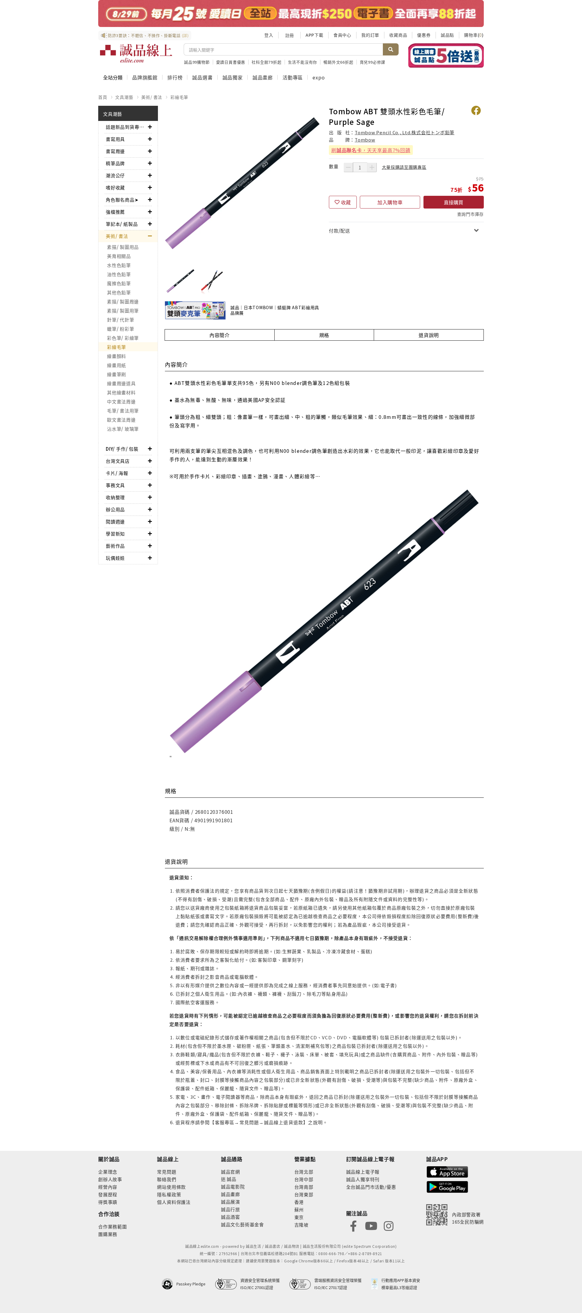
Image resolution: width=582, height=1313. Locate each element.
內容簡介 (219, 335)
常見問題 (166, 1171)
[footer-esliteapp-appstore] (447, 1171)
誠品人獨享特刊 (363, 1179)
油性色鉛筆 (119, 274)
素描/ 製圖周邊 (123, 301)
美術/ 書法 (151, 97)
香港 (299, 1202)
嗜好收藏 (115, 187)
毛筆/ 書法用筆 (123, 410)
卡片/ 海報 (117, 473)
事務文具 (115, 485)
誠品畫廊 (263, 77)
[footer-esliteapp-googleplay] (447, 1186)
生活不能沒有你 (302, 62)
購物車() (474, 35)
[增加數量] (372, 167)
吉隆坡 (301, 1224)
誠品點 (447, 35)
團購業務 (107, 1234)
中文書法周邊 (121, 401)
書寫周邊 (115, 151)
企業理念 (107, 1171)
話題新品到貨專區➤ (127, 127)
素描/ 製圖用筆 (123, 310)
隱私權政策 (169, 1194)
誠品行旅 (230, 1209)
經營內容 (107, 1187)
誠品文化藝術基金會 (242, 1224)
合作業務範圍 (112, 1226)
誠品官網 (230, 1171)
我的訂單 (370, 35)
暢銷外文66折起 (338, 62)
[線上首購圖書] (446, 55)
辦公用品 (115, 509)
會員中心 (342, 35)
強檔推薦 (115, 212)
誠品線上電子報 (363, 1171)
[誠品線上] (136, 53)
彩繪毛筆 (179, 97)
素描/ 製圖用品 (123, 247)
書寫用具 (115, 139)
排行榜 (174, 77)
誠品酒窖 (230, 1217)
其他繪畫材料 (121, 392)
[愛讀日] (291, 13)
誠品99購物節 (197, 62)
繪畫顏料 (116, 356)
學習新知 (115, 533)
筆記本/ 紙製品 (122, 224)
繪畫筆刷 (116, 374)
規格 (324, 335)
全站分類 (112, 77)
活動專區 (293, 77)
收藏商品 (398, 35)
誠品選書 (202, 77)
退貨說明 (429, 335)
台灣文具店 (118, 461)
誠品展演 (230, 1201)
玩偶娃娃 (115, 558)
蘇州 (299, 1209)
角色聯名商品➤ (122, 199)
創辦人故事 (110, 1179)
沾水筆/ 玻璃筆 (123, 429)
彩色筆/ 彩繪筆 (123, 338)
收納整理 (115, 497)
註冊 (289, 35)
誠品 (231, 1179)
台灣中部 (303, 1179)
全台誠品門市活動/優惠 (371, 1187)
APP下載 (314, 35)
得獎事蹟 (107, 1202)
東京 (299, 1217)
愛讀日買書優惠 (231, 62)
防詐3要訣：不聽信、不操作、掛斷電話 (148, 35)
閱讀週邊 (115, 521)
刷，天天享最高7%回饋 (370, 150)
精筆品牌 (115, 163)
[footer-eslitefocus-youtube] (371, 1225)
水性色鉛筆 (119, 265)
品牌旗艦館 (145, 77)
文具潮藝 (124, 97)
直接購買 (453, 202)
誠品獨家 (232, 77)
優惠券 (423, 35)
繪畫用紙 (116, 365)
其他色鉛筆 (119, 292)
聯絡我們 (166, 1179)
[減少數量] (348, 167)
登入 (268, 35)
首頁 (102, 97)
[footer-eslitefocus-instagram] (388, 1225)
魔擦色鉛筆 (119, 283)
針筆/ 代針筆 (120, 319)
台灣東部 (303, 1194)
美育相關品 (119, 256)
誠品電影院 (233, 1186)
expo (319, 77)
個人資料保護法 (174, 1202)
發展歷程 (107, 1194)
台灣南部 (303, 1187)
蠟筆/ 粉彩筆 (120, 329)
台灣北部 (303, 1171)
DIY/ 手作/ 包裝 (122, 449)
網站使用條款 (171, 1187)
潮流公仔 (115, 175)
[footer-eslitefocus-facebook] (353, 1225)
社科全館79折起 (266, 62)
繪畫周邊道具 (121, 383)
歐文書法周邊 (121, 419)
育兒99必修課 (373, 62)
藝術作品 (115, 546)
